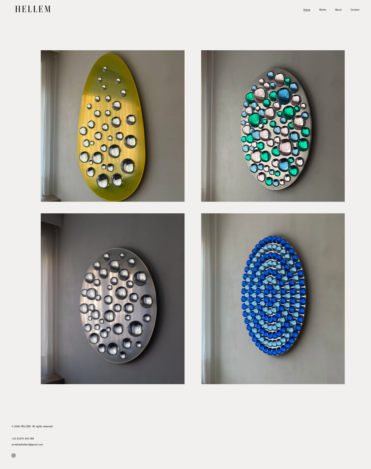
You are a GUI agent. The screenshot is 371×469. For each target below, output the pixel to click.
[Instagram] (13, 455)
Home (306, 9)
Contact (355, 9)
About (338, 9)
